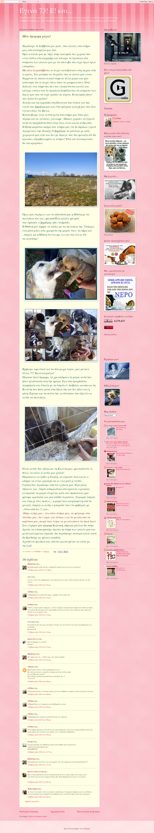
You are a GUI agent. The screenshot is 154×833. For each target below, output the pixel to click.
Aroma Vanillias (111, 566)
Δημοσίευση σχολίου (32, 801)
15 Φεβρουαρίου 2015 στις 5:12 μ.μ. (39, 598)
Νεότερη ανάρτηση (29, 811)
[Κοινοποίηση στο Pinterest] (67, 552)
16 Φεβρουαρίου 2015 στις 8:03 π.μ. (39, 782)
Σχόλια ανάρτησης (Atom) (38, 816)
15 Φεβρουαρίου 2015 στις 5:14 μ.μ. (39, 615)
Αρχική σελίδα (58, 811)
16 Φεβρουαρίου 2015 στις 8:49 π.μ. (39, 797)
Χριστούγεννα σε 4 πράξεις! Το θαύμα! (122, 504)
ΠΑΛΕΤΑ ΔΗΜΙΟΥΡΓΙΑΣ (115, 550)
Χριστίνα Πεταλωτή (35, 772)
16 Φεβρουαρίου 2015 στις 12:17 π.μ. (40, 752)
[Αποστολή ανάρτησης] (54, 551)
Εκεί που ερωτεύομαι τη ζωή (116, 442)
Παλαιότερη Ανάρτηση (88, 811)
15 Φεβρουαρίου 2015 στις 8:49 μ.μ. (39, 681)
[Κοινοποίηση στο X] (63, 552)
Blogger (87, 828)
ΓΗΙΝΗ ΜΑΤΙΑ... (112, 501)
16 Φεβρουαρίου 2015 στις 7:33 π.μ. (39, 765)
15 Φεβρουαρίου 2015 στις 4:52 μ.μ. (39, 585)
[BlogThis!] (61, 552)
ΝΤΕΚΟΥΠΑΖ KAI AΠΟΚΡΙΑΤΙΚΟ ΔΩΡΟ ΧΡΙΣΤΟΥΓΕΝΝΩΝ (123, 554)
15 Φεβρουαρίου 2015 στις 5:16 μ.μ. (39, 632)
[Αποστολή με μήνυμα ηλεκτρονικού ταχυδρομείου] (58, 552)
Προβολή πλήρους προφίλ (122, 121)
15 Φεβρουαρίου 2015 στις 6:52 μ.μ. (39, 660)
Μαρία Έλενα (33, 639)
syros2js (30, 742)
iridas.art (109, 534)
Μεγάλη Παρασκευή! (123, 469)
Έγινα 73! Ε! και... (46, 10)
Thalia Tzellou (32, 789)
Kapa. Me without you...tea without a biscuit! (118, 484)
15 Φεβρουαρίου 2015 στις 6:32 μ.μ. (39, 647)
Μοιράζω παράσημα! (123, 519)
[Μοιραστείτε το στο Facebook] (65, 552)
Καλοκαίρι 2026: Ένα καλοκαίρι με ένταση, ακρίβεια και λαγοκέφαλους (118, 445)
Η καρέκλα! (120, 487)
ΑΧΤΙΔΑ (30, 592)
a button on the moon (113, 518)
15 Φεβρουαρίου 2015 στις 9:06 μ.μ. (39, 720)
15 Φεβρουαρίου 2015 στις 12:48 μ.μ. (40, 570)
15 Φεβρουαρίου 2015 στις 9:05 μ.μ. (39, 707)
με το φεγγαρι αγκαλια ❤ (116, 426)
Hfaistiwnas (32, 564)
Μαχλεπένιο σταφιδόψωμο (120, 569)
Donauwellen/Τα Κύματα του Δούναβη (124, 454)
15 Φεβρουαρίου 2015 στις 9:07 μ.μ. (39, 735)
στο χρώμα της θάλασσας (121, 428)
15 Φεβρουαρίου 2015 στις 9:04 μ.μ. (39, 694)
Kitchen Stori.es (111, 451)
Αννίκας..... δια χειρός (114, 467)
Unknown (31, 667)
